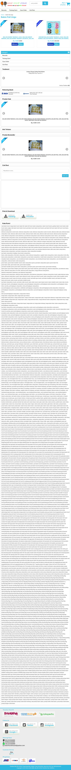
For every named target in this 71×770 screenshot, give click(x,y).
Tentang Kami (13, 10)
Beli (21, 44)
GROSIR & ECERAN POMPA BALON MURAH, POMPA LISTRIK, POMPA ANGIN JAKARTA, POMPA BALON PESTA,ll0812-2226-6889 (35, 120)
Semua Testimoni (63, 85)
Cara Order (23, 10)
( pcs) (62, 4)
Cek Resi (32, 10)
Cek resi (65, 175)
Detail (15, 44)
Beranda (3, 10)
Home (2, 14)
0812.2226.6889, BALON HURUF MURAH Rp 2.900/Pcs (40, 768)
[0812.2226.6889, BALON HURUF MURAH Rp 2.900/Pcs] (13, 7)
